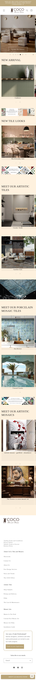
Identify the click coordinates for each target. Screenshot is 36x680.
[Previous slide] (10, 55)
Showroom (7, 556)
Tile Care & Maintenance (11, 602)
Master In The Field (10, 614)
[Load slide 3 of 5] (18, 54)
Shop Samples (8, 589)
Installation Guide (9, 627)
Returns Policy (8, 546)
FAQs (5, 598)
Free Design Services (10, 569)
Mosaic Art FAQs (9, 623)
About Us (7, 565)
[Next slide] (26, 55)
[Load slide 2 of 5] (15, 54)
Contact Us (7, 561)
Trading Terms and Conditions (13, 540)
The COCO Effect (9, 578)
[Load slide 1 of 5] (13, 54)
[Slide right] (20, 102)
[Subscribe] (30, 660)
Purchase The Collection (18, 49)
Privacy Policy (8, 542)
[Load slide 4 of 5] (20, 54)
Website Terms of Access (11, 544)
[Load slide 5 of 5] (23, 54)
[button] (4, 10)
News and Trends (9, 573)
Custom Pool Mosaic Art (11, 618)
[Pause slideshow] (34, 55)
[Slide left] (16, 102)
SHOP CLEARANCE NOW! (18, 677)
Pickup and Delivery (10, 594)
